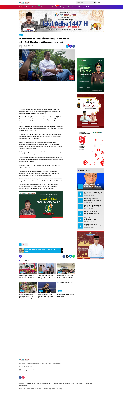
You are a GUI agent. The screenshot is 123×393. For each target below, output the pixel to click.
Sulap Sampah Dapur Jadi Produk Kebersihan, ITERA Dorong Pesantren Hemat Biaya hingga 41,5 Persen (65, 277)
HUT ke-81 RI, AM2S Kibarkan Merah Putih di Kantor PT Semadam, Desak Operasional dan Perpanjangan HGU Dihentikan (93, 206)
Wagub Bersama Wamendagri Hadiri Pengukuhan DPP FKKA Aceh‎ (92, 218)
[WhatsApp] (73, 256)
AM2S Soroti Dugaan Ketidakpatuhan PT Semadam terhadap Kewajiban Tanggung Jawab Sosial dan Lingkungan (93, 225)
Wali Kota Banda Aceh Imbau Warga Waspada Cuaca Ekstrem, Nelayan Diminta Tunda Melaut (45, 296)
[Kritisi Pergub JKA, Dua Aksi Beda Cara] (66, 287)
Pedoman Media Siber (43, 383)
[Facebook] (64, 256)
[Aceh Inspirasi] (25, 2)
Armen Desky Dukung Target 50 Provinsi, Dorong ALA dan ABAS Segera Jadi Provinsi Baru (93, 193)
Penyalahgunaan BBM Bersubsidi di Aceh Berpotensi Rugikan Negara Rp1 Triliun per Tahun (93, 199)
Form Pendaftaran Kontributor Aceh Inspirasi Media (68, 383)
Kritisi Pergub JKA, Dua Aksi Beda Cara (65, 295)
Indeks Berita (23, 386)
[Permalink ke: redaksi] (21, 46)
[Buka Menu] (103, 3)
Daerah (21, 35)
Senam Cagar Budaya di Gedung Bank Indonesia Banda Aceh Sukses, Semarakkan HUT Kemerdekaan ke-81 (26, 277)
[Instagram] (23, 377)
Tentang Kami (30, 383)
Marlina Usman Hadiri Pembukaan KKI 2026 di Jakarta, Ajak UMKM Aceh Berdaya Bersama (92, 212)
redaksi (25, 45)
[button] (95, 2)
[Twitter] (67, 256)
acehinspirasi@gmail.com (29, 370)
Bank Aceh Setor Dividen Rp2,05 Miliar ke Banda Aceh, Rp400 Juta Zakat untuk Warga (46, 277)
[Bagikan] (73, 46)
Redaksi (21, 383)
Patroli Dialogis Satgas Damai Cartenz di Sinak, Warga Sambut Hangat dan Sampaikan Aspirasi (27, 296)
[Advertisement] (41, 95)
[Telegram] (70, 256)
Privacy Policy (90, 383)
